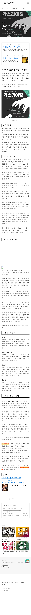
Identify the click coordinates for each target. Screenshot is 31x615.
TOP (28, 582)
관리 (7, 8)
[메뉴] (28, 3)
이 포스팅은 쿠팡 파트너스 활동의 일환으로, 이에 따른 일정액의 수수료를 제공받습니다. (15, 583)
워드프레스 (23, 8)
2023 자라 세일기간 (7, 480)
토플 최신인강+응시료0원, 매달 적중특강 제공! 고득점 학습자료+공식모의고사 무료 (15, 49)
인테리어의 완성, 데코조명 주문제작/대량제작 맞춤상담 (10, 58)
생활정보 (5, 505)
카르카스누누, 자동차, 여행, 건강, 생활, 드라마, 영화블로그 (12, 563)
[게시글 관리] (8, 499)
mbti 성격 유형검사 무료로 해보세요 (11, 478)
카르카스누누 (8, 3)
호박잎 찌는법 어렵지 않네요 (10, 513)
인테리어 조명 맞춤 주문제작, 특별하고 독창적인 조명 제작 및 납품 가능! (10, 61)
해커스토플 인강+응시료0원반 (12, 47)
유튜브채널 (14, 8)
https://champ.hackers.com (10, 44)
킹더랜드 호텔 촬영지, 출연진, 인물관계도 (13, 482)
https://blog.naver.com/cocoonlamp (12, 55)
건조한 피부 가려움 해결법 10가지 (11, 515)
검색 (25, 3)
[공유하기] (6, 499)
